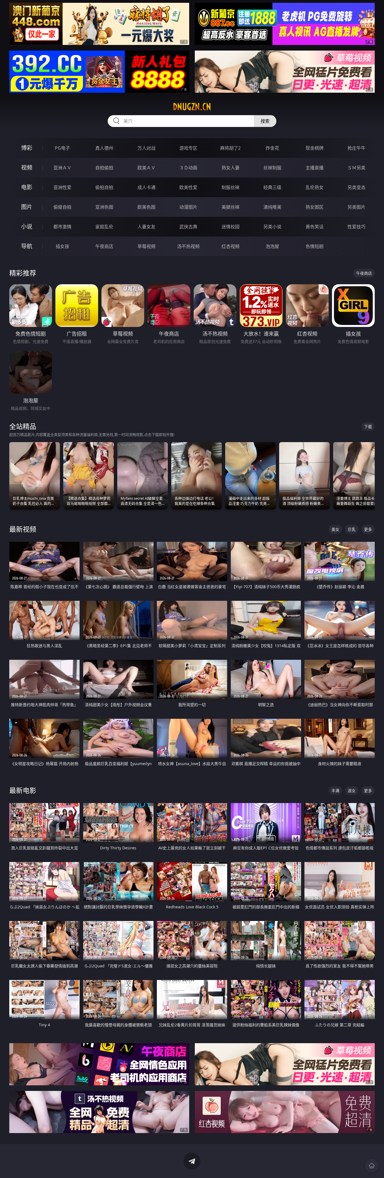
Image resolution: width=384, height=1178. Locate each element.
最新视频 (22, 529)
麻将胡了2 (230, 148)
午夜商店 (104, 246)
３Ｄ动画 (188, 168)
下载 (368, 426)
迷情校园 (231, 227)
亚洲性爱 (62, 187)
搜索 (265, 121)
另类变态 (356, 187)
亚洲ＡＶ (62, 168)
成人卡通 (146, 187)
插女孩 (62, 246)
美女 (335, 529)
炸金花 (272, 148)
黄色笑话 (315, 227)
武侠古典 (188, 227)
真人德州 (104, 148)
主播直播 (315, 168)
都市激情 (62, 227)
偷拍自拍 (104, 187)
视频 (26, 167)
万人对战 (146, 148)
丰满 (335, 790)
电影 (26, 187)
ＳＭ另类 (356, 168)
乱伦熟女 (315, 187)
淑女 (352, 790)
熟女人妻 (231, 168)
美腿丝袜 (231, 207)
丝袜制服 (272, 168)
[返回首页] (371, 1165)
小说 (26, 226)
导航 (26, 246)
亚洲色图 (104, 207)
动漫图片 (188, 207)
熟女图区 (315, 207)
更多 (368, 529)
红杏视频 (231, 246)
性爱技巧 (356, 227)
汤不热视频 (188, 246)
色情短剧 (315, 246)
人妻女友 (146, 227)
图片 (26, 207)
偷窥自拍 (62, 207)
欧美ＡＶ (146, 168)
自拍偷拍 (104, 168)
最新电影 (22, 790)
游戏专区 (188, 148)
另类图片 (356, 207)
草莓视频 (146, 246)
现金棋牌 (315, 148)
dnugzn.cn (192, 106)
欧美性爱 (188, 187)
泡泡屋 (272, 246)
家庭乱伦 (104, 227)
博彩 (26, 148)
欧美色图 (146, 207)
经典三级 (272, 187)
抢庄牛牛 (356, 148)
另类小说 (272, 227)
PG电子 (62, 148)
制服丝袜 (231, 187)
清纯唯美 (272, 207)
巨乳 (352, 529)
